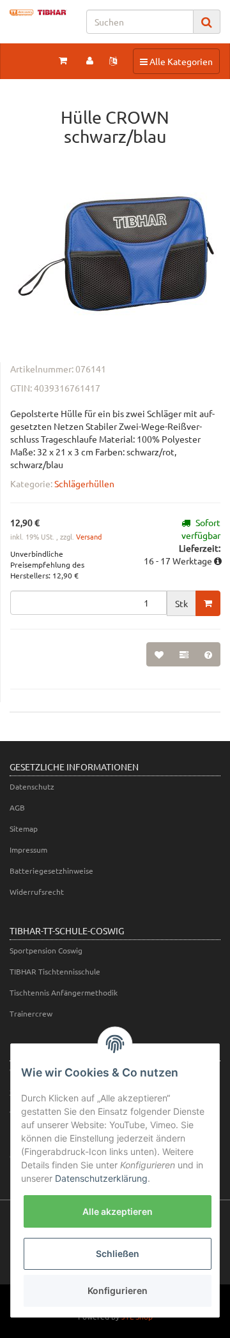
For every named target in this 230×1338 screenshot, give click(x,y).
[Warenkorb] (63, 60)
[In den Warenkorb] (207, 603)
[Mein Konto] (90, 60)
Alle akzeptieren (117, 1211)
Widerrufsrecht (37, 891)
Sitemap (24, 828)
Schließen (117, 1253)
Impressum (28, 849)
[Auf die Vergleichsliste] (184, 654)
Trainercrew (31, 1013)
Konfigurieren (118, 1290)
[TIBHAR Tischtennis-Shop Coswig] (38, 13)
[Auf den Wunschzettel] (159, 654)
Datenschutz (32, 786)
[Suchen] (206, 22)
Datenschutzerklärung (101, 1178)
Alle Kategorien (176, 61)
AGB (17, 807)
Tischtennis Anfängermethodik (64, 992)
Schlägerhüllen (84, 483)
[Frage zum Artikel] (208, 654)
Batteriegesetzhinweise (51, 870)
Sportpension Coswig (46, 950)
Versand (89, 536)
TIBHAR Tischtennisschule (55, 971)
